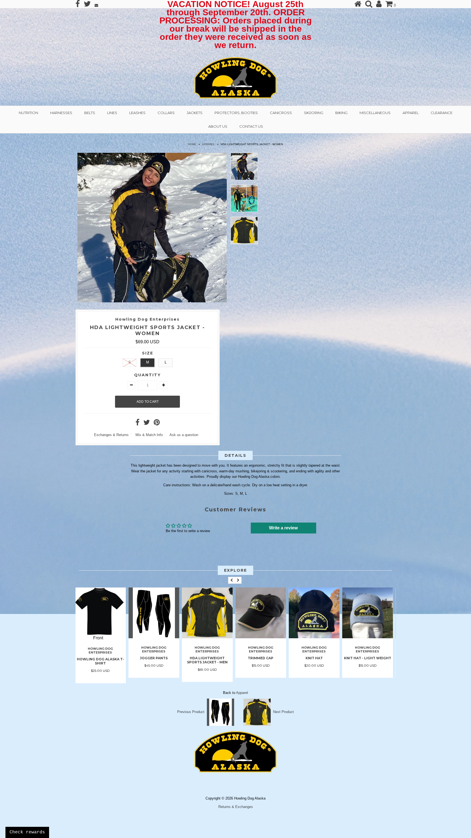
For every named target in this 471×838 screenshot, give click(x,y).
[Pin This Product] (157, 424)
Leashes (137, 113)
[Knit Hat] (262, 637)
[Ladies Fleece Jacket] (369, 637)
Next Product (283, 712)
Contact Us (251, 126)
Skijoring (313, 113)
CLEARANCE (441, 113)
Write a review (283, 528)
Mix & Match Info (149, 435)
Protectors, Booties (236, 113)
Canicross (281, 113)
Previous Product (190, 712)
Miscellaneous (375, 113)
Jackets (195, 113)
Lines (112, 113)
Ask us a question (184, 435)
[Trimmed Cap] (209, 637)
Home (192, 144)
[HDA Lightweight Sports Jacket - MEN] (155, 637)
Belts (89, 113)
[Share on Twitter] (146, 424)
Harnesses (61, 113)
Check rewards (27, 832)
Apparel (411, 113)
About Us (217, 126)
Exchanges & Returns (111, 435)
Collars (166, 113)
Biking (341, 113)
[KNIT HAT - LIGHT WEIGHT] (316, 637)
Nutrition (28, 113)
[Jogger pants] (102, 637)
